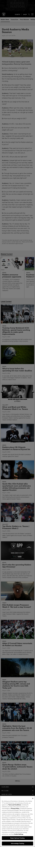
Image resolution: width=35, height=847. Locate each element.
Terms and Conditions (14, 805)
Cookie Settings (18, 834)
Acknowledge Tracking (17, 843)
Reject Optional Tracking (17, 838)
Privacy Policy (15, 808)
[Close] (33, 798)
